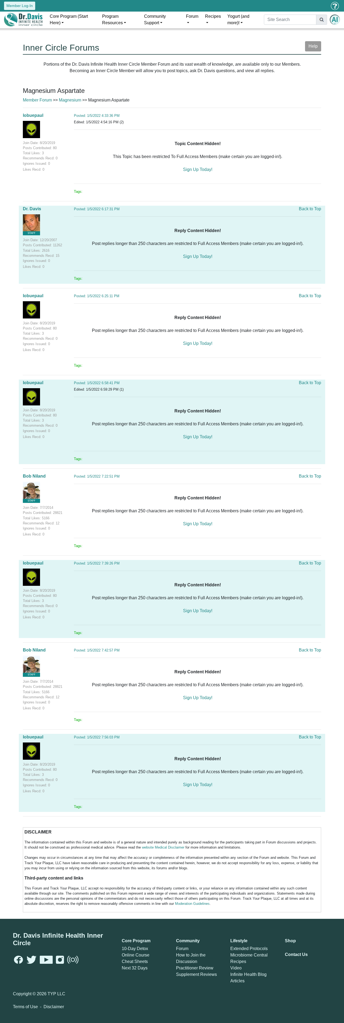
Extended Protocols (249, 948)
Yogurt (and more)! (238, 19)
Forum (192, 16)
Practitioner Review (194, 968)
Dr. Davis (32, 208)
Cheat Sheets (135, 961)
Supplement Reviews (196, 974)
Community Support (155, 19)
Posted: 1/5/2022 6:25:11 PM (96, 296)
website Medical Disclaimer (163, 847)
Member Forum (37, 100)
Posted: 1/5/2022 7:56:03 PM (97, 737)
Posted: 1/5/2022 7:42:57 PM (97, 650)
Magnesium (70, 100)
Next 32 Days (135, 968)
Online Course (135, 955)
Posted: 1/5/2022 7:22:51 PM (97, 476)
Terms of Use (25, 1006)
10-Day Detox (135, 948)
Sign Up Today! (197, 169)
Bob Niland (34, 476)
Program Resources (112, 19)
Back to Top (310, 208)
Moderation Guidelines (192, 904)
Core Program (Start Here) (69, 19)
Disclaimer (54, 1006)
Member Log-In (19, 5)
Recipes (213, 16)
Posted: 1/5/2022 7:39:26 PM (97, 563)
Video (236, 968)
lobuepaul (33, 115)
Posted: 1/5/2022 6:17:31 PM (97, 209)
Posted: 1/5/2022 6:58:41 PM (97, 383)
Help (313, 46)
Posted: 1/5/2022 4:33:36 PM (97, 116)
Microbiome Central (249, 955)
